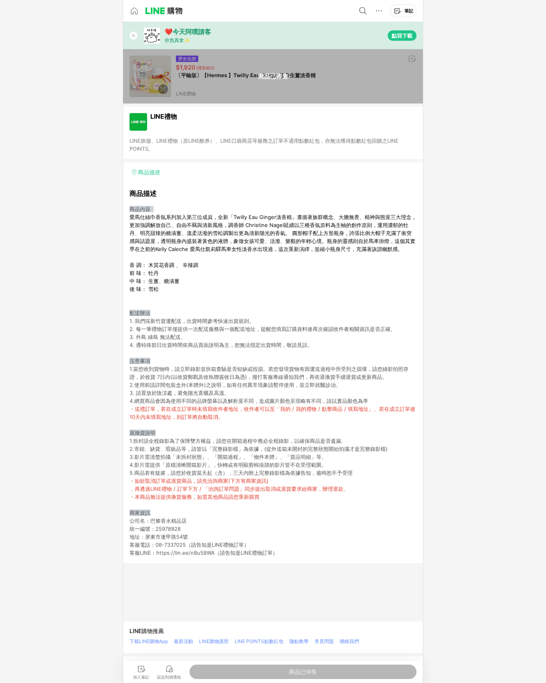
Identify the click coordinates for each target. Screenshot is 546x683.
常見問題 (324, 641)
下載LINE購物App (149, 641)
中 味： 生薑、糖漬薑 (154, 281)
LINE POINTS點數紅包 (259, 641)
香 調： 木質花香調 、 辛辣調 (164, 265)
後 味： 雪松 (144, 289)
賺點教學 (299, 641)
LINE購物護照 (214, 641)
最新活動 (183, 641)
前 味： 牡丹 (144, 273)
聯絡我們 (349, 641)
